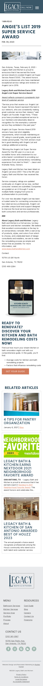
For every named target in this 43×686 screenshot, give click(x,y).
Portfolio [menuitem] (7, 616)
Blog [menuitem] (26, 609)
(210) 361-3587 (11, 636)
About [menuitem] (6, 623)
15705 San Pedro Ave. (15, 641)
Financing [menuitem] (28, 620)
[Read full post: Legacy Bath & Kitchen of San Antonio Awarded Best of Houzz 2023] (21, 519)
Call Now (26, 7)
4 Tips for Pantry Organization (20, 421)
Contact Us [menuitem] (29, 616)
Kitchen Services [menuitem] (10, 609)
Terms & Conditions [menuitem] (21, 677)
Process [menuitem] (6, 620)
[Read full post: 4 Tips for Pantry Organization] (21, 415)
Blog (22, 427)
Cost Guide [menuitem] (28, 606)
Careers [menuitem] (27, 613)
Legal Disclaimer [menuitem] (21, 679)
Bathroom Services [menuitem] (11, 606)
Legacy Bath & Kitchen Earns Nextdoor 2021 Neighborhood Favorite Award (18, 468)
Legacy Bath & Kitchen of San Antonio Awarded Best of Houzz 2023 (20, 531)
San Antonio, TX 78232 (15, 643)
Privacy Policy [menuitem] (21, 674)
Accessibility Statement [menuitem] (21, 682)
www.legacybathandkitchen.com (16, 249)
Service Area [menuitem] (9, 613)
